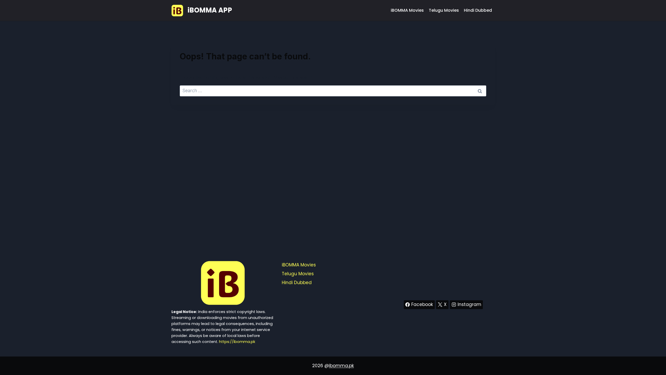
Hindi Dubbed (478, 10)
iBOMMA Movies (407, 10)
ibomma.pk (341, 365)
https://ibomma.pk (237, 341)
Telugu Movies (444, 10)
